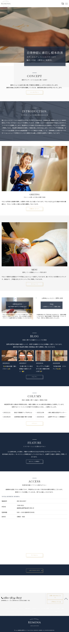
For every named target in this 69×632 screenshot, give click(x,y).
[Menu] (66, 3)
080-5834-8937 (21, 501)
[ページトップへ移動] (66, 598)
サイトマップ (41, 614)
